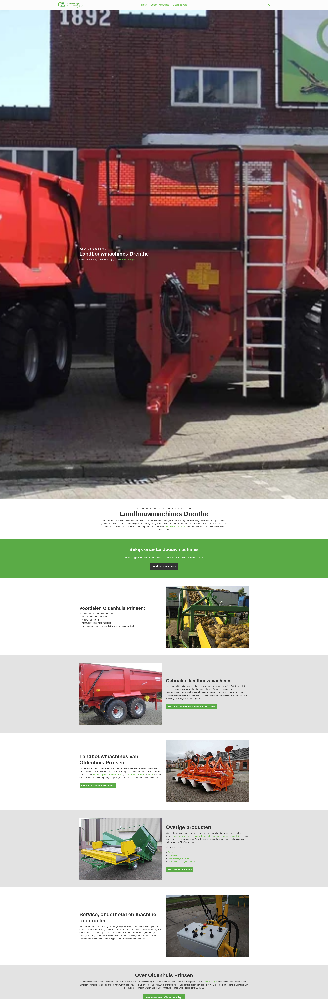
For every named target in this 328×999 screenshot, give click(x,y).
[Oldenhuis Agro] (70, 5)
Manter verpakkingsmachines (181, 861)
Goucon (112, 774)
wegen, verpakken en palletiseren (228, 836)
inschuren (178, 836)
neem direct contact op (176, 526)
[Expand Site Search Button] (269, 5)
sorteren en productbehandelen (198, 836)
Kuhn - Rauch (130, 774)
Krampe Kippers (100, 774)
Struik (150, 774)
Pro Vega (172, 855)
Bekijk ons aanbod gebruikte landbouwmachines (191, 706)
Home (144, 5)
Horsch (120, 774)
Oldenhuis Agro (180, 5)
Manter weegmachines (178, 858)
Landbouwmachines (160, 5)
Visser (171, 852)
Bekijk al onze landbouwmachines (97, 786)
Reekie (141, 774)
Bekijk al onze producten (180, 869)
